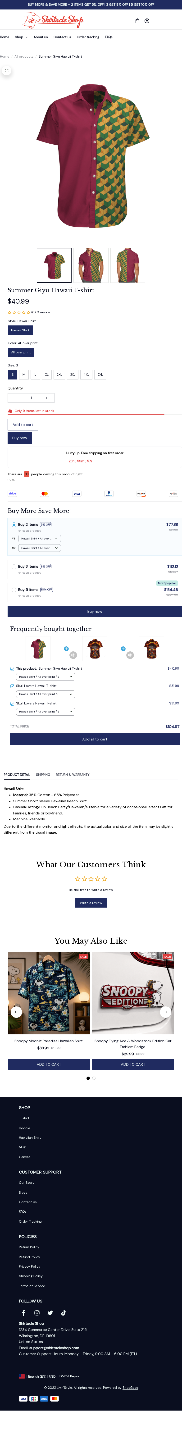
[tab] (88, 1078)
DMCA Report (70, 1376)
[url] (54, 1348)
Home (4, 56)
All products (23, 56)
